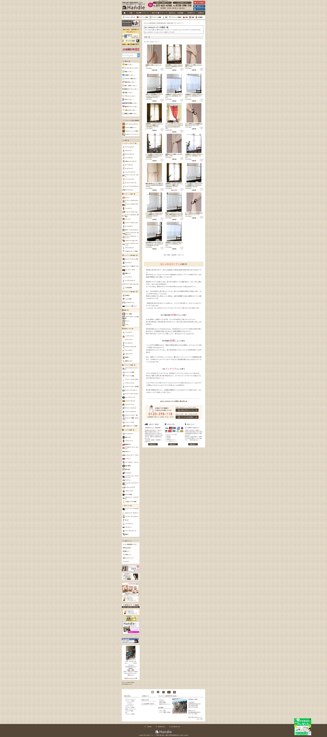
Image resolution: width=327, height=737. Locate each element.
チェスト (130, 702)
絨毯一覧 (126, 310)
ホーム (124, 13)
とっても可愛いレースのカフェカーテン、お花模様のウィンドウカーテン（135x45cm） (194, 185)
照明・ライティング (130, 709)
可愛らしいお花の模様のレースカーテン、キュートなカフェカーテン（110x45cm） (154, 96)
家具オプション (128, 541)
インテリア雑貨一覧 (129, 430)
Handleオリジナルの (131, 131)
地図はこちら (131, 675)
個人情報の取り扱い (175, 726)
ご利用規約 (149, 726)
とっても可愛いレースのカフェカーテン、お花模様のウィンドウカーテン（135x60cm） (154, 214)
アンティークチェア (130, 17)
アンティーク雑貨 (156, 17)
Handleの (130, 127)
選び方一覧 (127, 61)
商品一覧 (127, 140)
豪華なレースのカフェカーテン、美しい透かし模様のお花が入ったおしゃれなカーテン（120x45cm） (174, 214)
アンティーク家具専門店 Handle (167, 696)
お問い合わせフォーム (196, 717)
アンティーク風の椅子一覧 (130, 291)
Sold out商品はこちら (127, 684)
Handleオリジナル (132, 134)
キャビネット (131, 704)
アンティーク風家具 (176, 17)
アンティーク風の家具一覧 (130, 255)
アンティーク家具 (143, 17)
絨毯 (193, 17)
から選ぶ (128, 64)
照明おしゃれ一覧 (128, 328)
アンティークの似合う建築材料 (132, 120)
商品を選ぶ (127, 696)
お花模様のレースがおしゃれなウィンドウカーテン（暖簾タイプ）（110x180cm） (154, 125)
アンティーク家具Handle (149, 23)
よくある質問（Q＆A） (148, 703)
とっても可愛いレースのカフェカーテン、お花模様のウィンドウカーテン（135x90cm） (154, 156)
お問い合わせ (201, 13)
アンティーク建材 (129, 714)
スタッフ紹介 (162, 710)
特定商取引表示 (161, 726)
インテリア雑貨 (129, 710)
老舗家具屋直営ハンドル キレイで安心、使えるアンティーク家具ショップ (134, 6)
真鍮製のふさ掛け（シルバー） (153, 65)
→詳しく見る (199, 719)
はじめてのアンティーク (159, 13)
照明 (166, 17)
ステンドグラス (129, 706)
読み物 (172, 13)
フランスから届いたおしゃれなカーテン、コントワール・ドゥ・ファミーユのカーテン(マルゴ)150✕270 (174, 125)
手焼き (131, 124)
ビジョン (161, 699)
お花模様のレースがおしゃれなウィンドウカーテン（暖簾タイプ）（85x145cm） (174, 185)
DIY (126, 712)
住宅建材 (200, 17)
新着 (130, 13)
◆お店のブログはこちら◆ (131, 678)
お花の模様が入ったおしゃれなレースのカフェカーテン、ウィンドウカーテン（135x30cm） (154, 244)
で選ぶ (130, 78)
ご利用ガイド (191, 13)
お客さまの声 (145, 699)
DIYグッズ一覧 (127, 505)
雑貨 (186, 17)
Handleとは (162, 701)
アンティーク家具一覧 (129, 194)
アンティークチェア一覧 (130, 143)
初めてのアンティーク (164, 704)
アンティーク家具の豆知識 (128, 682)
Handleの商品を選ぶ (161, 23)
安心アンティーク (142, 13)
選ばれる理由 (162, 702)
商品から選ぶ (170, 23)
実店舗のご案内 (192, 699)
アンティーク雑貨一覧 (129, 365)
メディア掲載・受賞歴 (164, 712)
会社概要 (180, 13)
